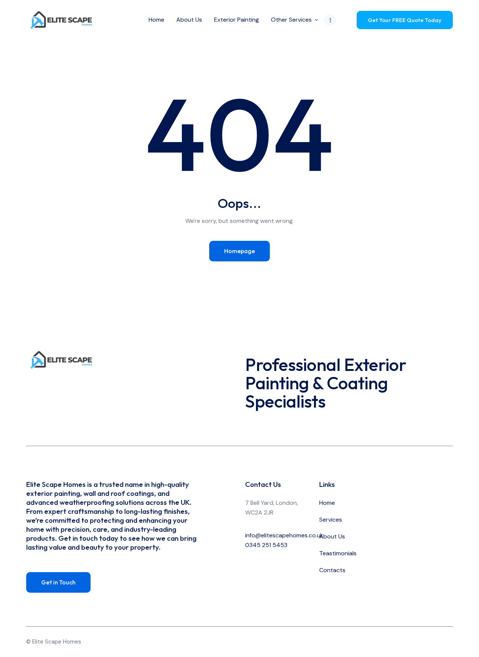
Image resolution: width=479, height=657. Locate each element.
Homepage (239, 251)
